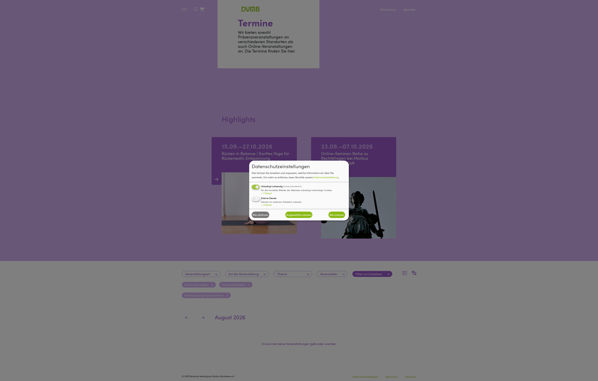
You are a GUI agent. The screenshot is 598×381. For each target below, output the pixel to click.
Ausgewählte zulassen (298, 214)
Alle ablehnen (260, 214)
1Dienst (266, 193)
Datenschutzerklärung (326, 177)
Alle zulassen (337, 214)
